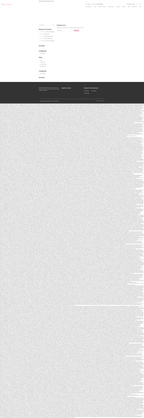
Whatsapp (87, 93)
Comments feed (43, 64)
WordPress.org (43, 66)
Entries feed (42, 62)
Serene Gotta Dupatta (50, 31)
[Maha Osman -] (6, 5)
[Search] (140, 4)
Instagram (94, 90)
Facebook (86, 90)
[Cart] (137, 4)
